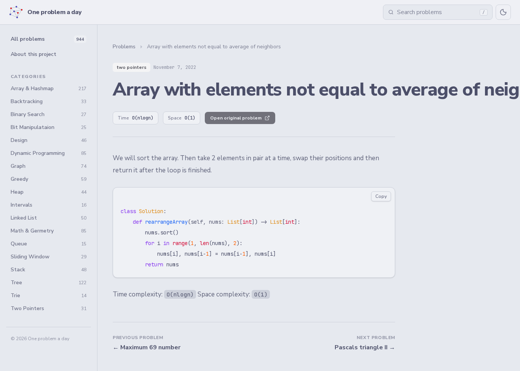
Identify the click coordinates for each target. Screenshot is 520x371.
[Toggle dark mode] (503, 12)
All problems (47, 39)
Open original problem (236, 118)
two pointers (131, 67)
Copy (381, 196)
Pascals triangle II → (365, 347)
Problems (124, 46)
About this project (33, 54)
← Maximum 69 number (146, 347)
